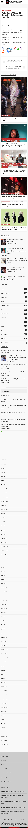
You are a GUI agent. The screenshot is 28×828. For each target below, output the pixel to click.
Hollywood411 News (10, 819)
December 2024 (4, 546)
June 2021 (3, 719)
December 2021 (4, 695)
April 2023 (3, 629)
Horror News (4, 313)
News (4, 140)
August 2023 (3, 612)
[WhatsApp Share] (18, 48)
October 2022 (4, 653)
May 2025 (3, 526)
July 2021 (3, 715)
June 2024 (3, 571)
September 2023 (4, 608)
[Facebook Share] (3, 48)
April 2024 (3, 579)
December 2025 (4, 497)
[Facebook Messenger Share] (7, 51)
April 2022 (3, 678)
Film (2, 309)
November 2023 (4, 600)
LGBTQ (2, 322)
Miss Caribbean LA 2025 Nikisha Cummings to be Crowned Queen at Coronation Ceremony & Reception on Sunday (13, 145)
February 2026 (4, 488)
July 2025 (3, 517)
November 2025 (4, 501)
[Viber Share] (21, 48)
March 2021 (3, 732)
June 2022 (3, 670)
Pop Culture (10, 140)
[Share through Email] (10, 51)
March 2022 (3, 682)
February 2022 (4, 686)
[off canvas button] (2, 2)
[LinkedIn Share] (10, 48)
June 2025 (3, 521)
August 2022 (3, 662)
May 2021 (3, 723)
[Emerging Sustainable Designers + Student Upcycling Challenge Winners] (14, 217)
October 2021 (4, 703)
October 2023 (4, 604)
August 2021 (3, 711)
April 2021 (3, 727)
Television (5, 166)
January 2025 (4, 542)
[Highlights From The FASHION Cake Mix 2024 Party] (14, 202)
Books (2, 289)
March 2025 (3, 534)
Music (12, 165)
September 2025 (4, 509)
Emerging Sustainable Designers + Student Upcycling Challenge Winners (14, 228)
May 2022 (3, 674)
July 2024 (3, 567)
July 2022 (3, 666)
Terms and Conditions (6, 781)
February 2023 (4, 637)
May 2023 (3, 624)
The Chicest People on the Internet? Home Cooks (14, 119)
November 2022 (4, 649)
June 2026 (3, 472)
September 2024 (4, 558)
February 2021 (4, 736)
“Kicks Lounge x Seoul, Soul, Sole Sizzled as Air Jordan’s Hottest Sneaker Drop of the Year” (14, 172)
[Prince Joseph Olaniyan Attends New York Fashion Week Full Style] (14, 186)
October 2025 (4, 505)
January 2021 (4, 740)
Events (20, 163)
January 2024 (4, 591)
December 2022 (4, 645)
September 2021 (4, 707)
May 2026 (3, 476)
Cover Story (14, 138)
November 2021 (4, 699)
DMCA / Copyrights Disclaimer (7, 773)
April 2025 (3, 530)
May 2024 (3, 575)
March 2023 (3, 633)
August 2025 (3, 513)
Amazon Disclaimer (5, 768)
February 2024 (4, 587)
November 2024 (4, 550)
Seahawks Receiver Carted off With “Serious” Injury (13, 807)
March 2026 (3, 484)
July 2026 (3, 468)
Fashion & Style (6, 10)
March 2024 (3, 583)
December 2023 (4, 596)
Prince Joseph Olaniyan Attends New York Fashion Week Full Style (13, 197)
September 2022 (4, 657)
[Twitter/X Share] (7, 48)
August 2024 (3, 563)
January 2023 (4, 641)
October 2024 (4, 554)
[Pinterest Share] (14, 48)
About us (3, 764)
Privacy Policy (4, 777)
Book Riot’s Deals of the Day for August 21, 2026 (12, 791)
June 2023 (3, 620)
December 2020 (4, 744)
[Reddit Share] (3, 51)
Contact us (3, 760)
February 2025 (4, 538)
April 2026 (3, 480)
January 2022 (4, 690)
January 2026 (4, 493)
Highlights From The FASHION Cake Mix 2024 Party (13, 205)
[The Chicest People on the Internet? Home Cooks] (14, 97)
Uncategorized (5, 342)
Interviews (3, 317)
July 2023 (3, 616)
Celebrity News (5, 138)
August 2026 (3, 464)
